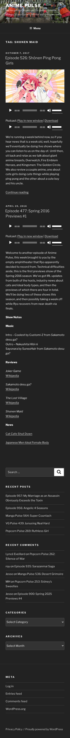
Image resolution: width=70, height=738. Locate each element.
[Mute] (49, 110)
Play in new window (30, 120)
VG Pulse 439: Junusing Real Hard (28, 523)
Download (51, 120)
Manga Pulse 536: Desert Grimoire (40, 574)
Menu (37, 28)
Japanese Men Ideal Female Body (27, 442)
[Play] (10, 110)
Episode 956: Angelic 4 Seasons (27, 508)
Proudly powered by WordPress (44, 729)
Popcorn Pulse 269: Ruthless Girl (27, 531)
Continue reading (17, 192)
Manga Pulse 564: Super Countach (28, 515)
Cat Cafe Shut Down (19, 433)
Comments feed (16, 701)
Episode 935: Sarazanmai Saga (34, 566)
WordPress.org (16, 709)
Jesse (9, 574)
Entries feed (14, 693)
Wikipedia (12, 375)
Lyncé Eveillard (15, 554)
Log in (10, 686)
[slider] (57, 110)
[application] (35, 110)
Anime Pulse (23, 5)
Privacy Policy (14, 729)
